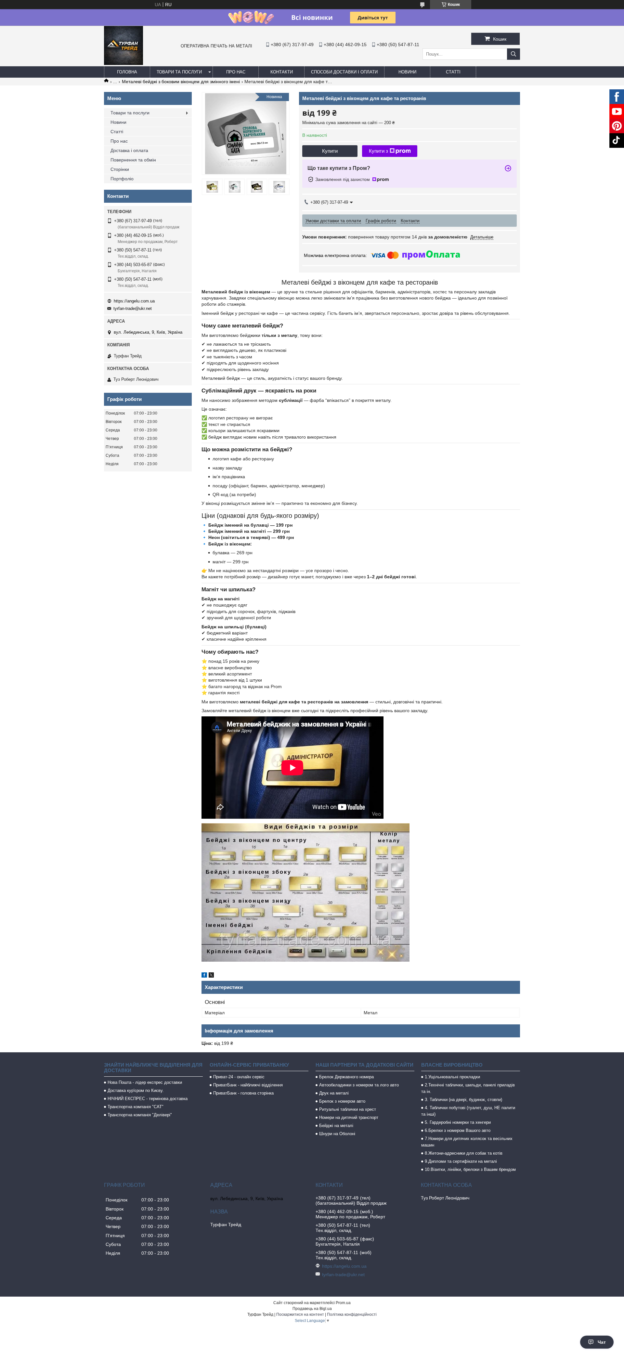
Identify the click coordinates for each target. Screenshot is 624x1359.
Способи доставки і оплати (344, 72)
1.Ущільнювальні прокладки (452, 1076)
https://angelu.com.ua (134, 301)
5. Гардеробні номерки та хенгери (458, 1122)
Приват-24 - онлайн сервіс (239, 1076)
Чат (602, 1342)
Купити (330, 151)
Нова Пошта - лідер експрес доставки (145, 1082)
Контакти (281, 72)
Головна (127, 72)
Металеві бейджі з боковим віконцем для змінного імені (181, 81)
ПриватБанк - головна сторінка (243, 1093)
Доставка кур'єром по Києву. (136, 1090)
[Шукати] (513, 54)
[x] (211, 976)
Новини (407, 72)
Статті (453, 72)
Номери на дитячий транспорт (348, 1117)
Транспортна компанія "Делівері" (140, 1114)
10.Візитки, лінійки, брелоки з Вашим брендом (470, 1169)
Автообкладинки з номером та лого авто (359, 1085)
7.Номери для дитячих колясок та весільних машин (467, 1141)
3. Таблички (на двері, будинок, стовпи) (463, 1099)
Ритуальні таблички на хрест (347, 1109)
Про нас (235, 72)
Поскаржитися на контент (300, 1314)
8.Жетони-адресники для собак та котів (463, 1153)
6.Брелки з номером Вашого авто (457, 1130)
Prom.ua (343, 1303)
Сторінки (119, 169)
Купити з (378, 151)
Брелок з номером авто (342, 1101)
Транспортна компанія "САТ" (135, 1106)
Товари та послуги (179, 72)
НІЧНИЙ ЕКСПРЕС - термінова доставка (148, 1098)
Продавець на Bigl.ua (312, 1308)
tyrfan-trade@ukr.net (132, 308)
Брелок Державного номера (346, 1076)
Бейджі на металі (336, 1125)
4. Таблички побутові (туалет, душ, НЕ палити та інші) (468, 1111)
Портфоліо (122, 178)
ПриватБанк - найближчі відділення (248, 1085)
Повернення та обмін (133, 159)
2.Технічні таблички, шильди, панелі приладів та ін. (468, 1088)
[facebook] (204, 976)
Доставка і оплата (129, 150)
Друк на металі (334, 1093)
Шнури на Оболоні (337, 1133)
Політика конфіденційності (352, 1314)
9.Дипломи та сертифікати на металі (461, 1161)
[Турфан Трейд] (123, 63)
